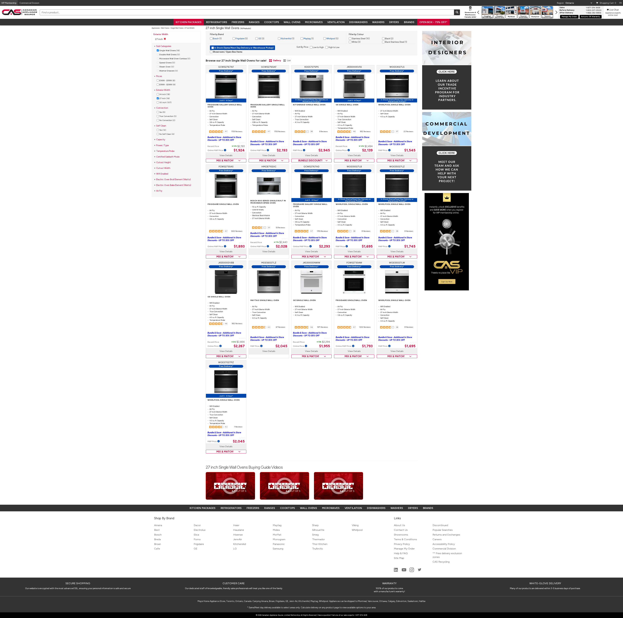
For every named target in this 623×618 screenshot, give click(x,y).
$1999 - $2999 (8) (167, 84)
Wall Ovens (292, 22)
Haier (236, 525)
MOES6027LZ (268, 262)
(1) (217, 38)
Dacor (197, 525)
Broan (157, 544)
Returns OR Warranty (590, 17)
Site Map (399, 558)
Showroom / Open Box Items (227, 52)
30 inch (165, 102)
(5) (241, 38)
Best (157, 529)
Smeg (315, 534)
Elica (196, 534)
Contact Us (401, 529)
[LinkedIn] (396, 571)
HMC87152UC (268, 166)
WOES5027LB (354, 166)
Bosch (215, 38)
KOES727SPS (311, 67)
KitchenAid (285, 38)
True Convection (168, 116)
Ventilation (336, 22)
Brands (409, 22)
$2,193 (282, 150)
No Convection (167, 120)
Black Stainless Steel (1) (396, 42)
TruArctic (317, 548)
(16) (169, 50)
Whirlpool (330, 38)
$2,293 (324, 246)
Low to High (318, 47)
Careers (437, 539)
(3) (261, 38)
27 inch (164, 98)
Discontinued (440, 525)
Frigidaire (239, 38)
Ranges (254, 22)
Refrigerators (216, 22)
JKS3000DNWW (311, 262)
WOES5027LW (397, 262)
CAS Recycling (441, 561)
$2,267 (239, 346)
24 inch (164, 94)
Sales (562, 8)
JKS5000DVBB (226, 262)
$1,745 (409, 246)
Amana (158, 525)
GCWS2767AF (226, 67)
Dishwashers (358, 22)
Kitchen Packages (189, 22)
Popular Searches (443, 529)
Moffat (277, 534)
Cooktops (271, 22)
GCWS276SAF (268, 67)
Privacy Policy (402, 544)
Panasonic (279, 544)
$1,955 (324, 346)
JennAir (237, 539)
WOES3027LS (397, 67)
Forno (197, 539)
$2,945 (324, 150)
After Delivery (566, 13)
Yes (162, 112)
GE (259, 38)
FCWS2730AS (226, 166)
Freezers (238, 22)
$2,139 (367, 150)
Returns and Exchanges (446, 534)
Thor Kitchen (319, 544)
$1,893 (239, 246)
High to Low (333, 47)
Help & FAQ (401, 553)
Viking (355, 525)
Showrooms (401, 534)
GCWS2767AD (311, 166)
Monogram (279, 539)
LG (235, 548)
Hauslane (238, 529)
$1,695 (367, 246)
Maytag (307, 38)
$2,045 (281, 346)
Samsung (278, 548)
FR (620, 3)
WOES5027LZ (397, 166)
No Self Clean (166, 134)
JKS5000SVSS (354, 67)
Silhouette (318, 529)
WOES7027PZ (226, 362)
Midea (276, 529)
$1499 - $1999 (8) (167, 80)
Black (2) (389, 38)
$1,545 (409, 150)
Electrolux (200, 529)
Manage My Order (569, 17)
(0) (169, 54)
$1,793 (367, 346)
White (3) (355, 42)
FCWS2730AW (354, 262)
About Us (399, 525)
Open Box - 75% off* (433, 22)
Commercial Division (444, 548)
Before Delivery (567, 10)
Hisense (238, 534)
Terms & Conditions (405, 539)
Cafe (157, 548)
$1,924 (239, 150)
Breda (157, 539)
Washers (378, 22)
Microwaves (314, 22)
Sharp (315, 525)
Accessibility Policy (444, 544)
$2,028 (281, 246)
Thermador (318, 539)
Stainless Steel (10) (360, 38)
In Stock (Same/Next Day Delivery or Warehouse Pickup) (244, 48)
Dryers (394, 22)
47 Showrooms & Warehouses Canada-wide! (470, 13)
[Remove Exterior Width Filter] (165, 38)
